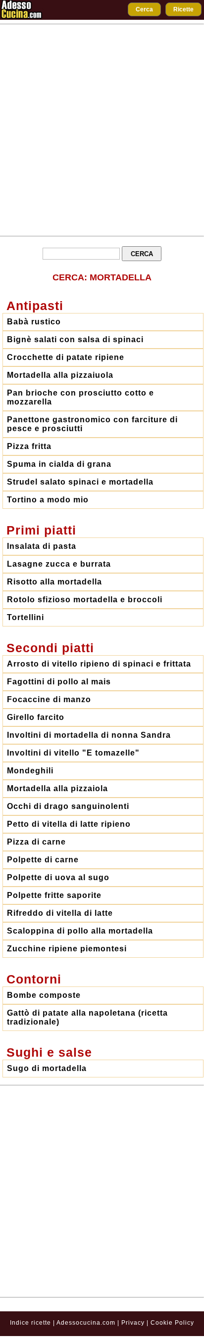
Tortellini (25, 617)
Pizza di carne (36, 842)
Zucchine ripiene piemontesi (67, 948)
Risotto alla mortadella (54, 582)
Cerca (144, 9)
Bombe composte (44, 995)
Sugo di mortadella (47, 1068)
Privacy (134, 1322)
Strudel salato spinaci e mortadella (80, 482)
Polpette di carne (43, 859)
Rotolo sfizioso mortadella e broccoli (84, 599)
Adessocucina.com (85, 1322)
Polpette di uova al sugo (58, 877)
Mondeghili (30, 770)
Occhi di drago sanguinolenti (68, 806)
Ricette (183, 9)
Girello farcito (35, 717)
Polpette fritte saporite (54, 895)
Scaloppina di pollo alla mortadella (80, 931)
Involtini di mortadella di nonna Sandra (89, 735)
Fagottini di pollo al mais (59, 681)
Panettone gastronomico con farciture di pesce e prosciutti (92, 424)
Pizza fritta (29, 446)
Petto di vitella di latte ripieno (69, 824)
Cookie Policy (172, 1322)
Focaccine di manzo (49, 699)
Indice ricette (30, 1322)
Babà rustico (34, 321)
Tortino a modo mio (48, 499)
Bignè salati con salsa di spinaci (75, 339)
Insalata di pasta (41, 546)
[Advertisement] (102, 130)
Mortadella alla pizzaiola (57, 788)
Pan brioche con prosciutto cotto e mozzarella (80, 397)
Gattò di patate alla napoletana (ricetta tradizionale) (87, 1017)
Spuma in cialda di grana (59, 464)
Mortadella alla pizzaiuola (60, 375)
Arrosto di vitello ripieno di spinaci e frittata (99, 664)
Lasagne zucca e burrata (59, 564)
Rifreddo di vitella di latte (60, 913)
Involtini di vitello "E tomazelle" (73, 753)
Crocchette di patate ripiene (65, 357)
